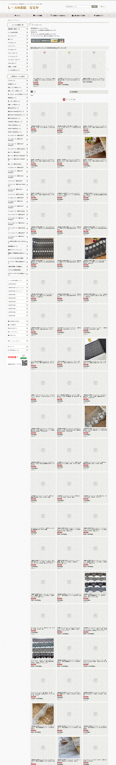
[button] (31, 69)
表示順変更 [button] (74, 92)
